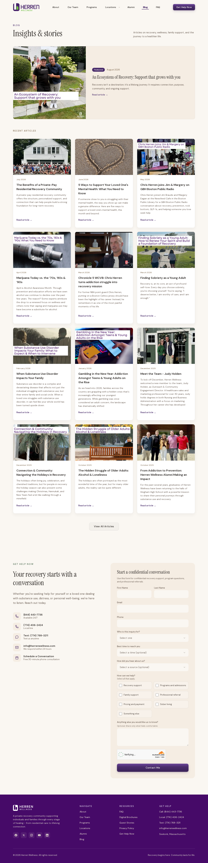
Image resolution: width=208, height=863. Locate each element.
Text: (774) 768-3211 (35, 635)
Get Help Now (184, 7)
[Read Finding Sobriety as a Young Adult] (166, 250)
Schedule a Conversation (38, 656)
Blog (145, 7)
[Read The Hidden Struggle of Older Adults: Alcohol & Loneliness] (104, 442)
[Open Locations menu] (119, 7)
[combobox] (152, 638)
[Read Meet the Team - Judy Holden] (166, 346)
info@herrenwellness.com (39, 645)
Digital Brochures (128, 817)
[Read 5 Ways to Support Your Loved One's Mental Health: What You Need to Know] (104, 157)
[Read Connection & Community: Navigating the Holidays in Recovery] (42, 442)
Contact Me (153, 767)
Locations (110, 7)
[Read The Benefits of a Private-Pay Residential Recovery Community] (42, 157)
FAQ (158, 7)
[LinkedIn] (47, 835)
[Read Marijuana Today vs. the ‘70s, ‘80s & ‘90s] (42, 250)
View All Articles (104, 526)
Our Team (73, 7)
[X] (24, 835)
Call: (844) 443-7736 (170, 811)
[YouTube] (39, 835)
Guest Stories (126, 822)
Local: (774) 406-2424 (171, 817)
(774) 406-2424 (33, 625)
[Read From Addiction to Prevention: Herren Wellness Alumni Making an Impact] (166, 442)
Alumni (131, 7)
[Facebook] (16, 835)
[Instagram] (31, 835)
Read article (24, 220)
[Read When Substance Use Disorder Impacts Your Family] (42, 346)
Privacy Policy (126, 828)
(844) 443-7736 (33, 614)
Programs (92, 7)
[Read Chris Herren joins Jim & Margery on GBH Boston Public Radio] (166, 157)
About (55, 7)
